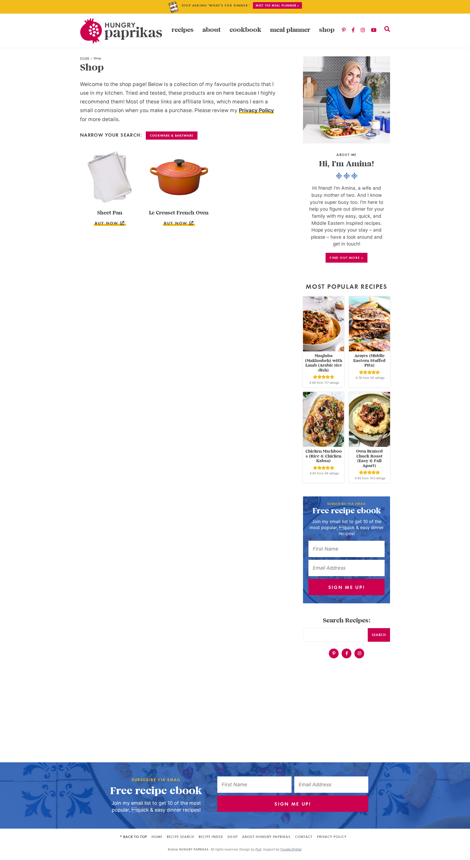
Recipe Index (211, 836)
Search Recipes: (346, 620)
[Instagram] (363, 30)
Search (379, 634)
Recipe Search (180, 836)
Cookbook (245, 30)
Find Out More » (346, 258)
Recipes (183, 30)
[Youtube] (373, 30)
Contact (304, 836)
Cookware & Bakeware (171, 135)
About (211, 30)
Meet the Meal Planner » (277, 5)
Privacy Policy (256, 110)
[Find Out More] (346, 99)
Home (84, 58)
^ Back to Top (133, 836)
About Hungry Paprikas (266, 836)
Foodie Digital (290, 849)
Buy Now (107, 223)
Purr (258, 849)
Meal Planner (290, 30)
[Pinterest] (343, 30)
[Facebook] (353, 30)
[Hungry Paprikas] (121, 31)
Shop (327, 30)
